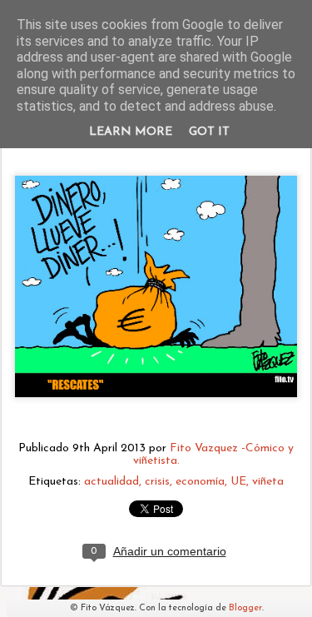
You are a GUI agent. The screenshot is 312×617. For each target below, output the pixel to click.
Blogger (245, 608)
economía (200, 481)
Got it (209, 132)
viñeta (268, 481)
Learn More (130, 132)
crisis (157, 481)
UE (238, 481)
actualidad (111, 481)
